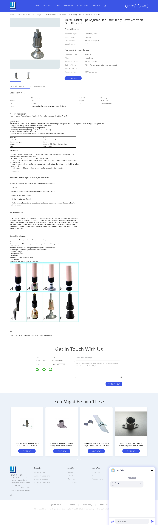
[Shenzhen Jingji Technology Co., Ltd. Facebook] (11, 495)
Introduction (72, 482)
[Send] (152, 521)
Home (37, 6)
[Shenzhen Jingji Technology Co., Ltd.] (39, 370)
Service (70, 476)
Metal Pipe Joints (40, 472)
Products (46, 6)
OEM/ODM (96, 472)
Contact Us (96, 6)
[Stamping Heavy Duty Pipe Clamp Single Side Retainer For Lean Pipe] (96, 423)
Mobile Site (103, 505)
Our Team (71, 479)
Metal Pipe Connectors (42, 482)
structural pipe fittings (31, 335)
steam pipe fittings (16, 335)
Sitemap (72, 505)
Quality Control (82, 6)
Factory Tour (68, 6)
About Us (57, 6)
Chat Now (131, 6)
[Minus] (152, 470)
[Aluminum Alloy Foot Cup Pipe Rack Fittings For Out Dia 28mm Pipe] (131, 423)
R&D (93, 476)
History (70, 472)
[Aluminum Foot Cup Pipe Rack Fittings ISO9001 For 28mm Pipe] (61, 423)
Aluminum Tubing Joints (42, 476)
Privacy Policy (87, 505)
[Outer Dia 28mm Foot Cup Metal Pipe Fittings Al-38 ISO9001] (27, 423)
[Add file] (112, 521)
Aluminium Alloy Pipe (41, 479)
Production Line (97, 479)
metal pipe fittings (46, 335)
